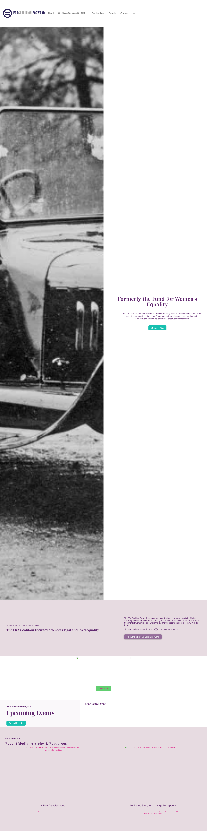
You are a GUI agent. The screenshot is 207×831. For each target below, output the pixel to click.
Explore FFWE (12, 738)
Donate (112, 13)
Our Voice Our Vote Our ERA (71, 13)
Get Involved (98, 13)
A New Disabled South (53, 805)
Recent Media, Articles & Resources (36, 743)
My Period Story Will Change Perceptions (153, 805)
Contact (124, 13)
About (51, 13)
